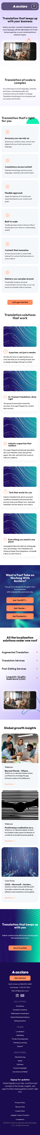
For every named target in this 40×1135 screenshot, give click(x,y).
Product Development (20, 1039)
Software (20, 1064)
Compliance (20, 1119)
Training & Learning (20, 1043)
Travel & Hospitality (20, 1068)
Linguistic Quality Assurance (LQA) (16, 677)
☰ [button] (34, 6)
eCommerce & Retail (20, 1072)
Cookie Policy (20, 1111)
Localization (20, 1032)
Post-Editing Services (14, 668)
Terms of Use (20, 1107)
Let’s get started (20, 302)
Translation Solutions (20, 1010)
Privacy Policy (20, 1103)
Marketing (20, 1035)
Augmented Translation (15, 652)
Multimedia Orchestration (20, 1013)
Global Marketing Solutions (20, 1017)
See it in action (20, 948)
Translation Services (13, 660)
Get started (20, 978)
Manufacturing (20, 1057)
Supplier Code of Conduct (20, 1115)
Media (20, 1061)
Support (20, 1046)
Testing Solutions (20, 1021)
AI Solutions (20, 1006)
